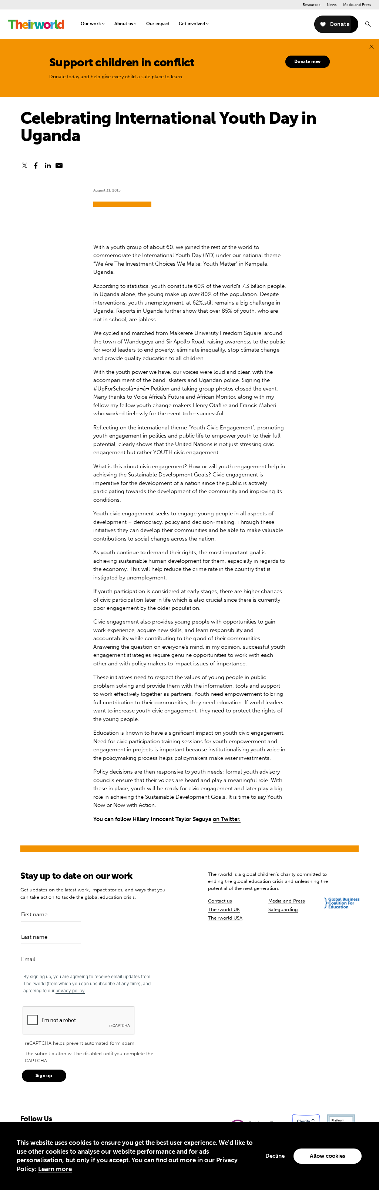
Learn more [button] (55, 1169)
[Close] (371, 47)
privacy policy (70, 990)
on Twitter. (227, 819)
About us (123, 23)
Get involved (192, 23)
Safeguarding (283, 909)
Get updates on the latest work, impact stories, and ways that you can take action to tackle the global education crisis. (92, 893)
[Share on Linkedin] (47, 166)
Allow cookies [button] (327, 1156)
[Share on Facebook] (35, 166)
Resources (311, 4)
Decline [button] (275, 1156)
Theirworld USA (225, 918)
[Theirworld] (36, 24)
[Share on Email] (59, 166)
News (331, 4)
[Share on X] (24, 166)
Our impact (158, 23)
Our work (91, 23)
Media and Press (357, 4)
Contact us (220, 901)
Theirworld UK (224, 909)
